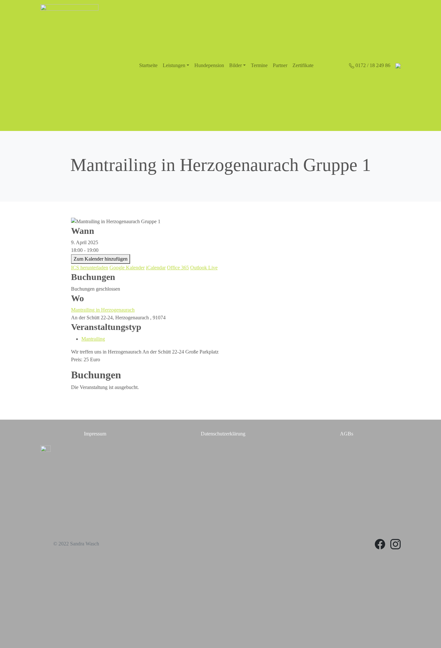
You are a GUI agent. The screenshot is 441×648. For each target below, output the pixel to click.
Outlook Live (204, 267)
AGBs (346, 433)
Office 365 (178, 267)
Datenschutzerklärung (223, 433)
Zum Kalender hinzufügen (101, 259)
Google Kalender (127, 267)
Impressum (95, 433)
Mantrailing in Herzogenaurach (103, 310)
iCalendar (156, 267)
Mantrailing (93, 339)
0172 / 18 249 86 (372, 65)
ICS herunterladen (89, 267)
